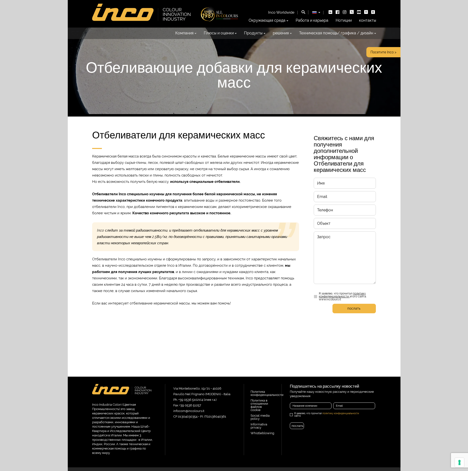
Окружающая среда (267, 20)
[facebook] (337, 12)
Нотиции (344, 20)
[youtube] (359, 12)
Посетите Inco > (383, 52)
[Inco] (122, 393)
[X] (352, 12)
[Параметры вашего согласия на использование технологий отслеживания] (459, 462)
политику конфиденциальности (342, 295)
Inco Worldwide (281, 12)
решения (281, 33)
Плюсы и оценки (219, 33)
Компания (184, 33)
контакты (367, 20)
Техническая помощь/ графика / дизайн (336, 33)
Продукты (253, 33)
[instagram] (344, 12)
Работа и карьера (312, 20)
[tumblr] (373, 12)
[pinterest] (366, 12)
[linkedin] (330, 12)
